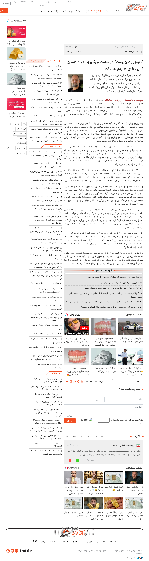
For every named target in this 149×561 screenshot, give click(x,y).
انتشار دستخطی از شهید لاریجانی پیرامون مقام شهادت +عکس (48, 290)
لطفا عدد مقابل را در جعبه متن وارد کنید (127, 421)
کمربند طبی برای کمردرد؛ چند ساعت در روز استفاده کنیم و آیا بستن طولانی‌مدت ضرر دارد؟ (45, 412)
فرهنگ (96, 10)
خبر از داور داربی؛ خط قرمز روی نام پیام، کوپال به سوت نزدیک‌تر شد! (45, 173)
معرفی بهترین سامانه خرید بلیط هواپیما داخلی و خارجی (48, 380)
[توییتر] (12, 551)
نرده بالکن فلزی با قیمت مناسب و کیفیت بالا (47, 445)
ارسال (69, 421)
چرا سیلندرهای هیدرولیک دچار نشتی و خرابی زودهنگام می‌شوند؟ (46, 388)
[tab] (54, 61)
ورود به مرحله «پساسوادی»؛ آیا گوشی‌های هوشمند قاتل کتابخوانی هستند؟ (110, 307)
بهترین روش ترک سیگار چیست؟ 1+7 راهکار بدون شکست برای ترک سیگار (46, 421)
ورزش (71, 10)
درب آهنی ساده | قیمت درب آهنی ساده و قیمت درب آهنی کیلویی (45, 452)
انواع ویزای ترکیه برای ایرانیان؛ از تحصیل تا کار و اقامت (48, 396)
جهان (65, 10)
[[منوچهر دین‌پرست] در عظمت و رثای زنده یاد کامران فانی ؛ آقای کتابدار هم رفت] (76, 83)
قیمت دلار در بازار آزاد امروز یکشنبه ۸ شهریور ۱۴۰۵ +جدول (47, 92)
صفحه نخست (115, 10)
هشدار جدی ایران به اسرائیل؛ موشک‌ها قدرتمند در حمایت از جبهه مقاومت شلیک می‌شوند (45, 155)
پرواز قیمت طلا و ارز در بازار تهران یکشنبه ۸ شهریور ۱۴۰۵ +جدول (48, 165)
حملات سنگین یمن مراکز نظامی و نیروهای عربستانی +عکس (47, 181)
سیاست (78, 10)
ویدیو (43, 10)
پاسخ (92, 460)
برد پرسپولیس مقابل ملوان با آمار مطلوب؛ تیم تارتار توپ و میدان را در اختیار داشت (46, 231)
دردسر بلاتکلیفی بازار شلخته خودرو (46, 115)
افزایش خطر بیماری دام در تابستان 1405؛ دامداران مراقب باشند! (47, 437)
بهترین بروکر (21, 148)
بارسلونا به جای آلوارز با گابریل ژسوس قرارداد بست (46, 190)
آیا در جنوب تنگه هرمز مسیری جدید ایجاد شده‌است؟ (47, 100)
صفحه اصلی (137, 46)
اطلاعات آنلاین (136, 7)
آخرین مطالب (52, 146)
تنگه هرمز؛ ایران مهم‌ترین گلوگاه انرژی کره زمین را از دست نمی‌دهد (113, 277)
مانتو (24, 124)
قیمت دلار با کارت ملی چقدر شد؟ (46, 333)
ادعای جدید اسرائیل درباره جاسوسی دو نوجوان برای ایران (45, 349)
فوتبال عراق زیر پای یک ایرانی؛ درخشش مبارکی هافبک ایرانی (49, 403)
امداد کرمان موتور (20, 133)
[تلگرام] (8, 551)
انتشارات (23, 1)
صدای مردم (41, 3)
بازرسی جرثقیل (15, 124)
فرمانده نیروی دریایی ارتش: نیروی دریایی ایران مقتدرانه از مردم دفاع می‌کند (46, 357)
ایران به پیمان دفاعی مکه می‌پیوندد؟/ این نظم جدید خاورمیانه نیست (112, 288)
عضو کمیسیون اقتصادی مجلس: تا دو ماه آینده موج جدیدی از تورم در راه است (46, 139)
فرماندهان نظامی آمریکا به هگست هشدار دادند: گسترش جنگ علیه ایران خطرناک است (47, 220)
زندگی (49, 10)
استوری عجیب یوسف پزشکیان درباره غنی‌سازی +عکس (46, 130)
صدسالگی (58, 1)
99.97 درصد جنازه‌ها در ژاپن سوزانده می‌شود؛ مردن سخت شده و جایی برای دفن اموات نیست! (102, 301)
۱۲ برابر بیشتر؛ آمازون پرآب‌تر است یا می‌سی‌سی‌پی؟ (119, 282)
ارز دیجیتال (11, 148)
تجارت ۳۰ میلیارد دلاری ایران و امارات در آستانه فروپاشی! (45, 307)
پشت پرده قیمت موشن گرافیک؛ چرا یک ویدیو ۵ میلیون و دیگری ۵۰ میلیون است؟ (45, 429)
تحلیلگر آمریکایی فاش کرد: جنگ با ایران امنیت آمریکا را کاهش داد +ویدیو (47, 84)
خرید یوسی (22, 138)
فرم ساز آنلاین (21, 128)
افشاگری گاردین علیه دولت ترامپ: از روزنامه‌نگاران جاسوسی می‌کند (46, 240)
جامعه (105, 10)
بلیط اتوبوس (21, 152)
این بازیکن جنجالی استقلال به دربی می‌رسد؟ (47, 327)
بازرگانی (54, 373)
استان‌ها (57, 10)
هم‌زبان (48, 1)
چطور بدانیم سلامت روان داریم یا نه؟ (45, 283)
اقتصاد (86, 10)
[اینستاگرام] (16, 551)
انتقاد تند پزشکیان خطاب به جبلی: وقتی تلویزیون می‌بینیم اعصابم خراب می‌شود (47, 208)
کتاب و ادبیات (119, 46)
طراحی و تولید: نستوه (129, 558)
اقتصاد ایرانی (21, 143)
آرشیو (14, 1)
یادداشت (32, 1)
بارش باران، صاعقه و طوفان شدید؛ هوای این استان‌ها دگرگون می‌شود (47, 198)
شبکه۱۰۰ (68, 1)
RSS (35, 541)
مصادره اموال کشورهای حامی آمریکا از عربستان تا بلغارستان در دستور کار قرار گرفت (46, 275)
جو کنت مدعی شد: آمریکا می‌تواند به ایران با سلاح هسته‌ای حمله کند (46, 76)
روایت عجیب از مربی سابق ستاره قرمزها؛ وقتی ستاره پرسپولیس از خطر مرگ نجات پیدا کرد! (45, 317)
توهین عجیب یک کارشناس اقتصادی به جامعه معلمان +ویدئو (46, 123)
